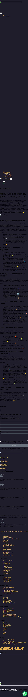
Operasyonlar (6, 16)
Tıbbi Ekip (5, 173)
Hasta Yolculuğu (7, 175)
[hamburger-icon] (1, 13)
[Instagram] (14, 648)
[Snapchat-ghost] (18, 648)
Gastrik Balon (3, 464)
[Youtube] (6, 648)
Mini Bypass (3, 460)
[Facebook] (10, 648)
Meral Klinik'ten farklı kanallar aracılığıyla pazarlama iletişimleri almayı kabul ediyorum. (12, 442)
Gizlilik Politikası (4, 689)
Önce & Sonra (6, 172)
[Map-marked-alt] (2, 648)
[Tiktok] (22, 648)
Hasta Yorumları (7, 176)
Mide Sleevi (3, 468)
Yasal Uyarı (13, 689)
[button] (14, 409)
